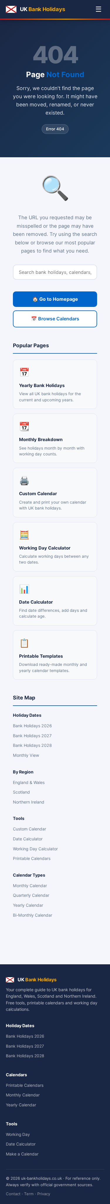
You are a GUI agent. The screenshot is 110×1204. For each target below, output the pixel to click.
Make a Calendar (22, 1154)
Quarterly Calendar (31, 895)
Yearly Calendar (28, 905)
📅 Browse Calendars (55, 319)
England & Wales (29, 782)
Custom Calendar (29, 828)
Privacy (43, 1193)
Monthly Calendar (30, 885)
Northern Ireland (28, 801)
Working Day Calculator (35, 848)
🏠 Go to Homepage (55, 299)
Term (29, 1193)
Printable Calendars (31, 858)
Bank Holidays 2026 (32, 725)
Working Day (18, 1134)
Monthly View (26, 755)
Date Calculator (28, 838)
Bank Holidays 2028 (32, 745)
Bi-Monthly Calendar (32, 915)
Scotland (21, 792)
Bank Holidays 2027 (32, 735)
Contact (13, 1193)
